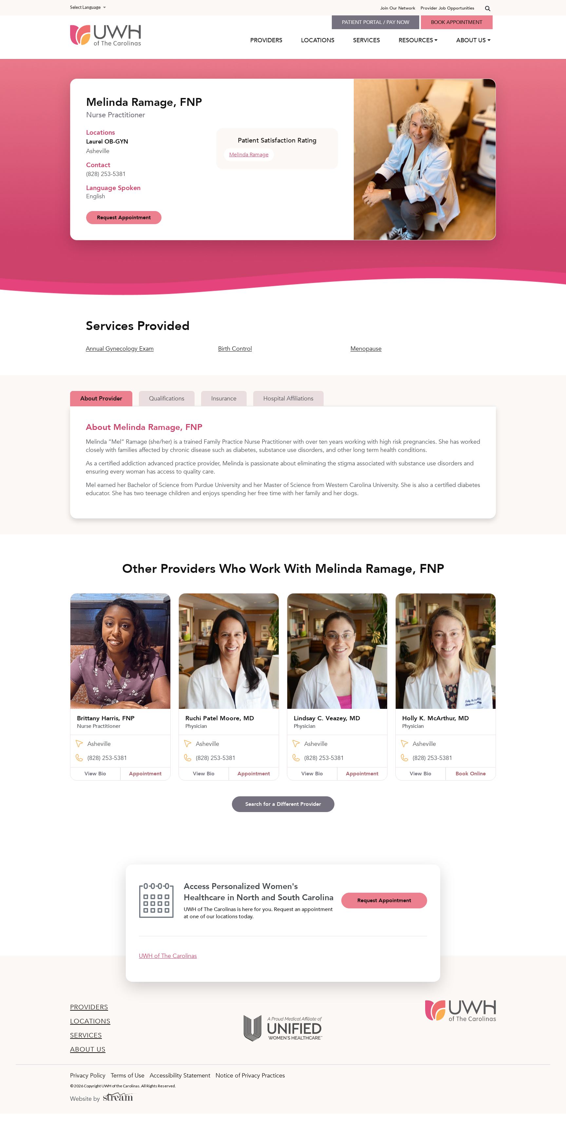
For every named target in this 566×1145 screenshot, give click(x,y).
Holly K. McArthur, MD (435, 718)
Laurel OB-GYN (107, 142)
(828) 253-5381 (106, 174)
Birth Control (235, 349)
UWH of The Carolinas (168, 956)
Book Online (471, 773)
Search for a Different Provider (283, 804)
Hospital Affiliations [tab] (288, 399)
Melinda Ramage (249, 154)
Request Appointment (124, 217)
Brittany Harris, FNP (106, 718)
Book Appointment (456, 22)
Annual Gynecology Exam (120, 349)
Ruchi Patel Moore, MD (219, 718)
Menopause (366, 349)
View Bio (95, 773)
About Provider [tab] (101, 399)
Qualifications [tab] (166, 399)
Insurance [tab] (223, 399)
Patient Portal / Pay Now (375, 22)
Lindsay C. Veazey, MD (327, 718)
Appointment (145, 773)
